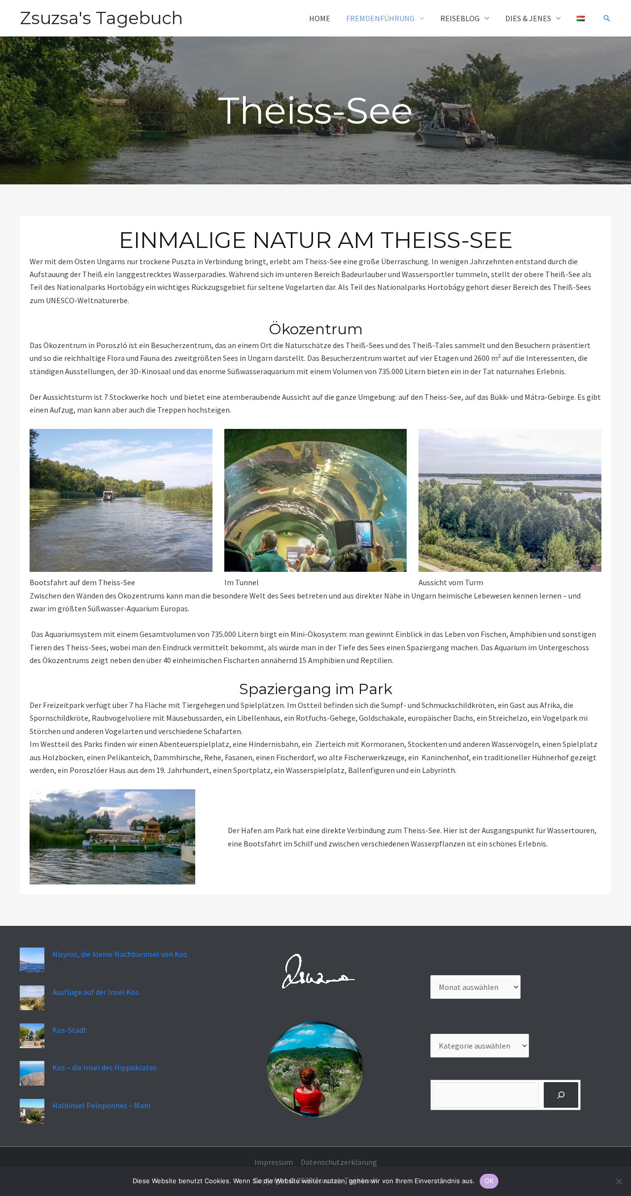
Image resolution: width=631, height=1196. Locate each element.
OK (489, 1181)
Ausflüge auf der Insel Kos (95, 992)
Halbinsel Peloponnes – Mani (101, 1105)
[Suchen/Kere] (561, 1095)
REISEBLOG (460, 18)
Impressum (273, 1162)
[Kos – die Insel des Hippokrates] (32, 1073)
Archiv (440, 969)
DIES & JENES (528, 18)
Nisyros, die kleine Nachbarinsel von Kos (119, 954)
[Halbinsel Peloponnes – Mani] (32, 1111)
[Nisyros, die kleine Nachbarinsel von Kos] (32, 960)
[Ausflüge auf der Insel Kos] (32, 997)
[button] (606, 18)
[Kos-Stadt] (32, 1035)
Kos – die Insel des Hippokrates (104, 1067)
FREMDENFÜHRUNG (380, 18)
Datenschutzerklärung (339, 1162)
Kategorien (449, 1027)
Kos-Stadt (69, 1030)
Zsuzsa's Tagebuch (101, 18)
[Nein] (619, 1181)
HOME (319, 18)
